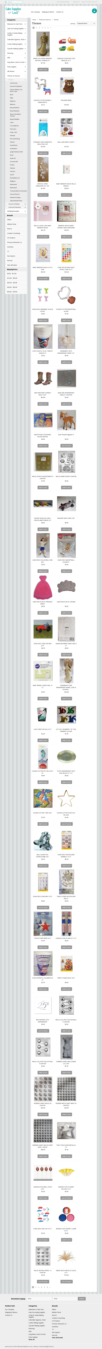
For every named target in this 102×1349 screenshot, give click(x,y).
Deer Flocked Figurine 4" (66, 435)
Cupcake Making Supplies (15, 49)
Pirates (12, 165)
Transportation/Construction (18, 191)
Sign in (83, 1)
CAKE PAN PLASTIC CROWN (66, 602)
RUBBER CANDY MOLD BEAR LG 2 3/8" (66, 1063)
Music (12, 155)
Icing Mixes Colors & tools (15, 62)
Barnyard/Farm (14, 107)
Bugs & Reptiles (14, 119)
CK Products (11, 238)
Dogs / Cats (13, 132)
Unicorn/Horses (15, 194)
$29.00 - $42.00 (12, 283)
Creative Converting (13, 233)
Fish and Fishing (15, 139)
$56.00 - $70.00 (12, 292)
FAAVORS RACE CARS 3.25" (66, 518)
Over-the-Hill (14, 161)
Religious (13, 181)
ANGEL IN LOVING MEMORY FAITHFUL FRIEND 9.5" (42, 59)
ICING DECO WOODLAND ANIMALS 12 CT (66, 856)
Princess (12, 171)
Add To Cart (43, 69)
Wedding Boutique (13, 211)
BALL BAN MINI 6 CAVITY (66, 142)
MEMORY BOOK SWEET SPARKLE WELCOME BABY (66, 227)
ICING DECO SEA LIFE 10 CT (42, 1229)
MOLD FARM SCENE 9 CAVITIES (66, 476)
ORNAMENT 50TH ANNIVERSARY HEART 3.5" (66, 352)
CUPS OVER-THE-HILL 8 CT (42, 729)
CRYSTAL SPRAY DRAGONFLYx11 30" (42, 185)
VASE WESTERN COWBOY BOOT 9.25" (42, 394)
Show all (31, 1339)
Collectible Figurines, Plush (15, 39)
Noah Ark (13, 158)
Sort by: (72, 24)
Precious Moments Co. (14, 242)
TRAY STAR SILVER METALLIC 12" (66, 1146)
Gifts (8, 58)
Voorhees (10, 247)
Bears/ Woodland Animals (15, 115)
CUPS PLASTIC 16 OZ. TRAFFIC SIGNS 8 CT (42, 352)
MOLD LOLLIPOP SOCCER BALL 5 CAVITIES (66, 1021)
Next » (50, 1287)
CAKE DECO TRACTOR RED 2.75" (42, 645)
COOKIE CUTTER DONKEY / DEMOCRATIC (43, 101)
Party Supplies (11, 67)
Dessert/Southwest (16, 86)
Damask (12, 135)
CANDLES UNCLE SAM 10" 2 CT (66, 938)
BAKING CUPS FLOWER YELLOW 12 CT (66, 1188)
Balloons (12, 104)
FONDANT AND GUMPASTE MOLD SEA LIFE (42, 143)
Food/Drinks (13, 145)
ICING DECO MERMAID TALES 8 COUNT (42, 310)
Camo (12, 122)
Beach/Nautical (14, 111)
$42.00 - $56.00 (12, 287)
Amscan (9, 260)
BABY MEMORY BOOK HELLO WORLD (66, 185)
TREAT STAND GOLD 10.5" (66, 978)
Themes (11, 80)
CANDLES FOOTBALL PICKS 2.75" (42, 1188)
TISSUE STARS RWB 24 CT (42, 938)
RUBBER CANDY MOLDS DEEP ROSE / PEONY (42, 1146)
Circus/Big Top (14, 126)
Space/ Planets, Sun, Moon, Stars (16, 90)
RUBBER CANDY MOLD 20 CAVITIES (42, 1104)
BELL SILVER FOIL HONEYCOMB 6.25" (42, 856)
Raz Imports (11, 256)
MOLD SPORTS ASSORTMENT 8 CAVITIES (42, 477)
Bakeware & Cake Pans (14, 24)
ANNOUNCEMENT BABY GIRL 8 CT (66, 645)
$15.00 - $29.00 (12, 278)
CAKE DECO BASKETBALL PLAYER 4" (66, 561)
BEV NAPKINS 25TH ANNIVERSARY (42, 1021)
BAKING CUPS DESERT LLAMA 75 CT (66, 1230)
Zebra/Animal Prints (16, 201)
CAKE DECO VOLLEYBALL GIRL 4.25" (42, 561)
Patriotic (12, 168)
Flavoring (10, 53)
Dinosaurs (13, 129)
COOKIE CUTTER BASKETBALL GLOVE (66, 310)
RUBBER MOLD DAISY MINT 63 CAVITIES (66, 1104)
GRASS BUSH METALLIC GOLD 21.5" (66, 1272)
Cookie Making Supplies (15, 44)
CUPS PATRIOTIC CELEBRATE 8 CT (42, 979)
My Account (76, 1)
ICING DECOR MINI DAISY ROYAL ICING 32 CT (66, 268)
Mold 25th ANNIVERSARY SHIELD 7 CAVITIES (66, 394)
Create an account (92, 1)
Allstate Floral (11, 224)
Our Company (35, 12)
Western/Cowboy (15, 197)
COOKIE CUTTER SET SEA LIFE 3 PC (42, 772)
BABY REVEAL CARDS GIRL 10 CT (42, 686)
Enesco (9, 229)
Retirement (13, 184)
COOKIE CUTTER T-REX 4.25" (42, 813)
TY (8, 251)
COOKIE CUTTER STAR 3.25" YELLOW (66, 814)
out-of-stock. (43, 237)
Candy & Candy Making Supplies (14, 34)
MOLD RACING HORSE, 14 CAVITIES (42, 1272)
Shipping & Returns (48, 12)
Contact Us (59, 12)
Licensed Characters (15, 207)
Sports (12, 174)
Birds (11, 94)
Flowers (12, 142)
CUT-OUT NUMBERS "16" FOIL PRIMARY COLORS (66, 730)
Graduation (13, 148)
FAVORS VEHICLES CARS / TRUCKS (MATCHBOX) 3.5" (42, 519)
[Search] (6, 2)
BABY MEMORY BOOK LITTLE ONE (42, 268)
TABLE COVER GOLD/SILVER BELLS (66, 897)
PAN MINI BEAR (66, 100)
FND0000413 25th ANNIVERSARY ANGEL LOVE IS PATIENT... (66, 687)
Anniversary (13, 83)
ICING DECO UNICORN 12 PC (42, 896)
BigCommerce (50, 1346)
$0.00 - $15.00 (11, 273)
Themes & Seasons (13, 76)
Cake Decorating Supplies (15, 28)
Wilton (9, 220)
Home (34, 20)
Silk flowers (11, 71)
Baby (11, 98)
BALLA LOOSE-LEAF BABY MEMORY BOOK (42, 227)
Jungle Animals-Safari (16, 152)
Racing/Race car (15, 178)
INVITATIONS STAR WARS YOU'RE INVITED (42, 436)
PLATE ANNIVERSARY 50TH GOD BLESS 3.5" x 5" (66, 772)
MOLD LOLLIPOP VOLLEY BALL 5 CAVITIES (42, 1063)
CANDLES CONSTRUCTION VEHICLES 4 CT (66, 59)
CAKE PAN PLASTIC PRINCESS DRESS (42, 603)
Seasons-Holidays (14, 204)
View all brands (12, 265)
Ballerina (12, 101)
